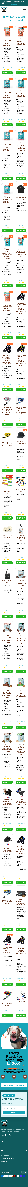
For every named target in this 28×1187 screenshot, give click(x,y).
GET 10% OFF (14, 1112)
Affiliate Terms (4, 1184)
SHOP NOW (14, 4)
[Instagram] (2, 1135)
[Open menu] (24, 9)
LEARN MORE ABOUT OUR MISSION (14, 1085)
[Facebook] (5, 1135)
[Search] (20, 9)
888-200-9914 (4, 1161)
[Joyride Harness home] (4, 9)
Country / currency (6, 1170)
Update (24, 1172)
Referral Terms (13, 1184)
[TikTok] (9, 1135)
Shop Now (7, 73)
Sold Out (7, 230)
